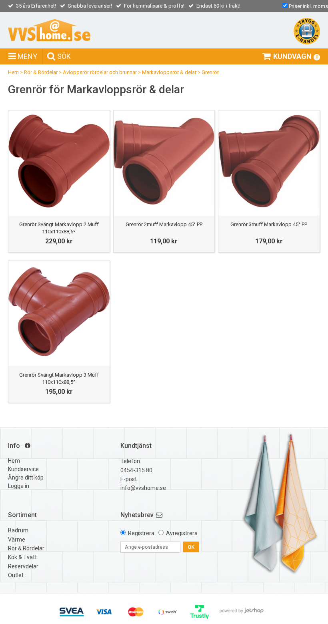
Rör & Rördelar (41, 72)
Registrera (141, 533)
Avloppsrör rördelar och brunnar (100, 72)
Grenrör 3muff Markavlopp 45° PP (268, 224)
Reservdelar (23, 566)
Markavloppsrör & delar (169, 72)
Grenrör (210, 72)
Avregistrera (182, 533)
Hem (13, 72)
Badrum (18, 530)
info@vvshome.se (143, 488)
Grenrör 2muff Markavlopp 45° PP (164, 224)
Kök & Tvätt (22, 557)
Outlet (16, 575)
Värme (16, 539)
